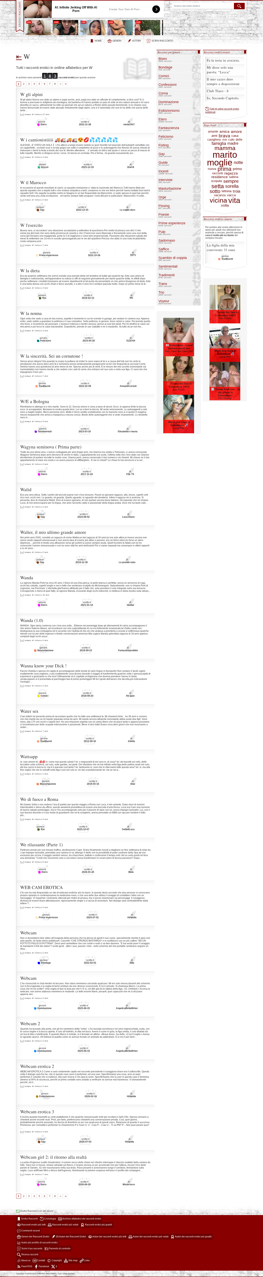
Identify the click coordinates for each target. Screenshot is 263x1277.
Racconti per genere (168, 52)
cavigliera (214, 139)
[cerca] (239, 6)
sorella (232, 186)
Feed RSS (26, 1266)
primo (237, 169)
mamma (224, 148)
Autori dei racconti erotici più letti (109, 1236)
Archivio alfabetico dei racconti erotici (81, 1218)
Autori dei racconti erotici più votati (150, 1236)
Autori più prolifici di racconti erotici (39, 1242)
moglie (219, 162)
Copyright (56, 1260)
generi (116, 40)
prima (224, 169)
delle (239, 139)
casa (234, 136)
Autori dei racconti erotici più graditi (193, 1236)
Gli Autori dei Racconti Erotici (70, 1236)
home (98, 40)
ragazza (231, 173)
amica (224, 132)
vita (234, 200)
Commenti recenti (30, 1230)
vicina (218, 200)
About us (25, 1260)
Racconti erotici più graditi (98, 1224)
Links (87, 1260)
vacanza (220, 195)
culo (231, 139)
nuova (212, 168)
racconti (217, 173)
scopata (216, 181)
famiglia (219, 143)
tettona (226, 191)
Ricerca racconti (29, 1254)
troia (236, 191)
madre (232, 143)
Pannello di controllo (59, 1248)
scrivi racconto (162, 40)
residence (219, 177)
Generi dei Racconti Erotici (35, 1236)
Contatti (40, 1260)
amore (236, 132)
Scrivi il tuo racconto (31, 1248)
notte (238, 162)
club (224, 139)
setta (217, 186)
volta (225, 205)
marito (225, 155)
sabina (233, 177)
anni (214, 136)
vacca (231, 195)
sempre (231, 181)
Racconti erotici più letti (33, 1224)
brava (224, 136)
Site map (73, 1260)
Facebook (43, 1266)
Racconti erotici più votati (65, 1224)
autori (136, 40)
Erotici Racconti (29, 1218)
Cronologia (50, 1218)
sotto (215, 191)
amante (213, 131)
